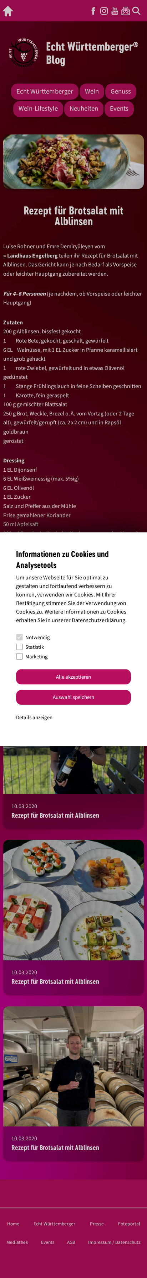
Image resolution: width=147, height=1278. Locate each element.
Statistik (34, 647)
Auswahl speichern (73, 697)
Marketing (36, 656)
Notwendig (37, 637)
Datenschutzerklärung (98, 620)
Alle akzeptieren (73, 676)
